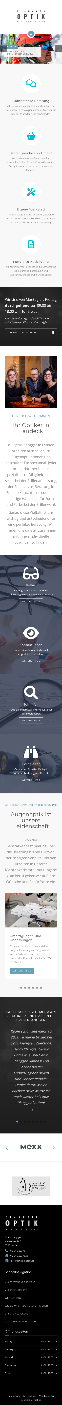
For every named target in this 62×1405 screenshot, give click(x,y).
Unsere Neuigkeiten (17, 1314)
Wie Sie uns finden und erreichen (26, 1306)
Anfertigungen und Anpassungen (25, 938)
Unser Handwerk (16, 1290)
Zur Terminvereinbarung (21, 1321)
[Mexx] (31, 1147)
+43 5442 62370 (17, 1250)
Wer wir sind (13, 1298)
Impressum (14, 1396)
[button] (21, 988)
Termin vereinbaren (23, 332)
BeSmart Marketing (31, 1400)
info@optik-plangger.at (22, 1260)
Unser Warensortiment (20, 1282)
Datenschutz (29, 1396)
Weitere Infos (31, 601)
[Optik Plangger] (31, 16)
